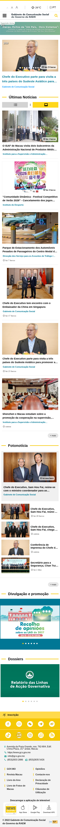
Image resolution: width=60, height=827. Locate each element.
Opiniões (40, 769)
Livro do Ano (14, 780)
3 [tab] (28, 643)
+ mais (53, 435)
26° (38, 7)
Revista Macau (14, 774)
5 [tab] (34, 643)
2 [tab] (25, 643)
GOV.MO (11, 769)
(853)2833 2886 (15, 760)
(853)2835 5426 (36, 760)
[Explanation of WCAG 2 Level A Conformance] (53, 822)
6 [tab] (37, 643)
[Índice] (4, 15)
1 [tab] (23, 643)
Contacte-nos (42, 774)
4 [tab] (31, 643)
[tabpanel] (30, 622)
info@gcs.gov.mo (16, 756)
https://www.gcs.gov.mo (19, 752)
